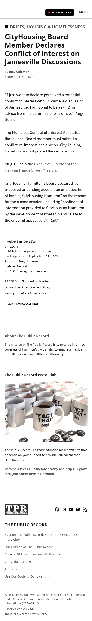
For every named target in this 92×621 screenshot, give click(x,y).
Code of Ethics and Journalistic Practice (33, 554)
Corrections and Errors (21, 562)
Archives (11, 569)
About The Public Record (27, 335)
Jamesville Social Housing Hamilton (27, 287)
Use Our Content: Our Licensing (27, 576)
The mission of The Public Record (28, 344)
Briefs (17, 27)
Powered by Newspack (19, 609)
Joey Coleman (19, 72)
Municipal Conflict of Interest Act (25, 293)
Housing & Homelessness (56, 27)
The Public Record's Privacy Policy (26, 614)
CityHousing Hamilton (35, 281)
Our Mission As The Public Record (29, 547)
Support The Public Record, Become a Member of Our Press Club (43, 537)
